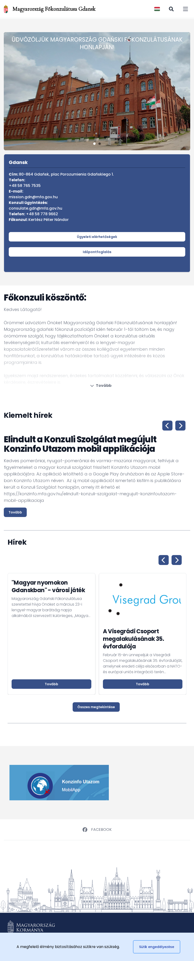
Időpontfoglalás (97, 252)
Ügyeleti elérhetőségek (97, 236)
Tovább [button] (51, 684)
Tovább (103, 385)
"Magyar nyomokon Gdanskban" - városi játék (48, 586)
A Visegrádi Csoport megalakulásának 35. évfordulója (133, 638)
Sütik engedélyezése (156, 946)
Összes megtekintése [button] (96, 707)
